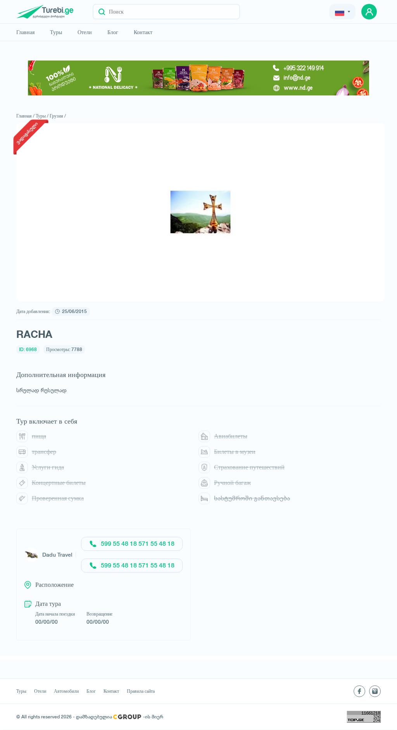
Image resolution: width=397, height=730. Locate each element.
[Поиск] (101, 11)
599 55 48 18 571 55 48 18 (137, 543)
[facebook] (359, 691)
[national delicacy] (198, 78)
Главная (25, 32)
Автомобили (66, 691)
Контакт (143, 32)
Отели (85, 32)
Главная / (25, 116)
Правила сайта (141, 691)
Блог (112, 32)
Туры (56, 32)
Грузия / (58, 116)
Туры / (42, 116)
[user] (369, 11)
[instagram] (375, 691)
